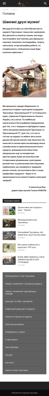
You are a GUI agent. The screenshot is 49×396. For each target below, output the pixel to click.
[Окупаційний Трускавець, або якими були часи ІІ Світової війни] (9, 235)
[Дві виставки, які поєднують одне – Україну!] (9, 210)
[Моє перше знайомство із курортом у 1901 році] (9, 247)
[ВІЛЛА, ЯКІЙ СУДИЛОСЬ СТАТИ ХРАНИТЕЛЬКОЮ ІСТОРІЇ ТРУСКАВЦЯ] (9, 260)
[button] (4, 3)
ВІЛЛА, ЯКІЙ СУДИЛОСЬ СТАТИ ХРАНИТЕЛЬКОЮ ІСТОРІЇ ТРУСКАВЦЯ (31, 259)
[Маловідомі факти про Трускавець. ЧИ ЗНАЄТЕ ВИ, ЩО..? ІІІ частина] (9, 223)
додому (5, 10)
